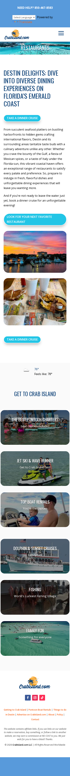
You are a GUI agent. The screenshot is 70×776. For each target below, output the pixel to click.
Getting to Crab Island (15, 709)
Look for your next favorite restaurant (29, 219)
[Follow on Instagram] (35, 698)
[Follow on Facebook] (28, 698)
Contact (35, 719)
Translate (25, 22)
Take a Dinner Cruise (22, 118)
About (51, 714)
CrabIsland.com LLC (22, 744)
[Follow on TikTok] (42, 698)
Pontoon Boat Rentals (40, 709)
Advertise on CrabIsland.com (31, 714)
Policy (60, 714)
